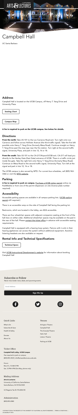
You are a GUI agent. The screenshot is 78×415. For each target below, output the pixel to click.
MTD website (22, 174)
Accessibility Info (8, 412)
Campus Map (11, 121)
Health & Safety (9, 331)
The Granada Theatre (47, 331)
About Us (7, 338)
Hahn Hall (43, 334)
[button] (47, 6)
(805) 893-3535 (9, 358)
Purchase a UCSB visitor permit (48, 183)
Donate (6, 335)
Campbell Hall (45, 328)
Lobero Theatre (45, 337)
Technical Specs (11, 245)
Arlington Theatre (46, 325)
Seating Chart (11, 111)
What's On (7, 325)
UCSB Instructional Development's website (24, 252)
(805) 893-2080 (9, 401)
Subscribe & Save (10, 328)
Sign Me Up (38, 293)
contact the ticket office (35, 220)
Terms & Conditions (61, 410)
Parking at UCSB (45, 341)
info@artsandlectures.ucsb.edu (25, 358)
